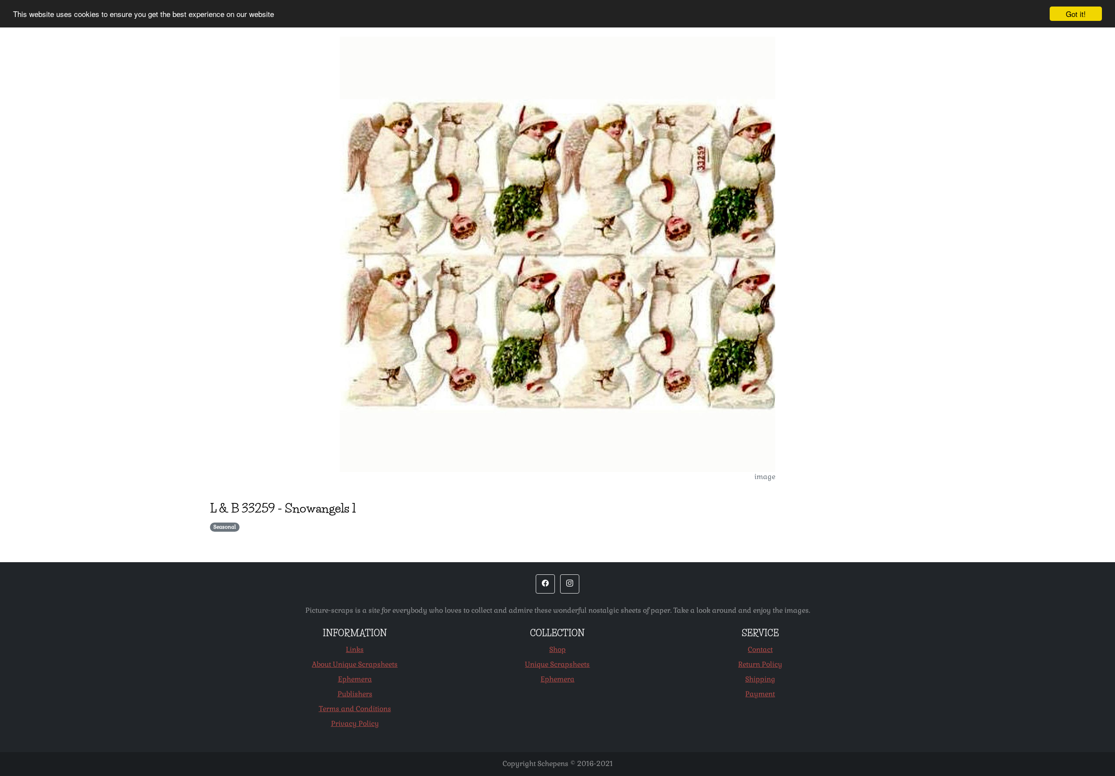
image (764, 476)
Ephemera (355, 679)
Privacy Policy (355, 723)
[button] (545, 584)
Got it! (1076, 13)
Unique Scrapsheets (557, 664)
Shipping (760, 679)
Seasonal (224, 526)
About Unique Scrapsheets (355, 664)
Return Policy (760, 664)
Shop (557, 649)
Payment (760, 693)
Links (355, 649)
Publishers (355, 693)
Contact (760, 649)
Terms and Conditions (355, 708)
